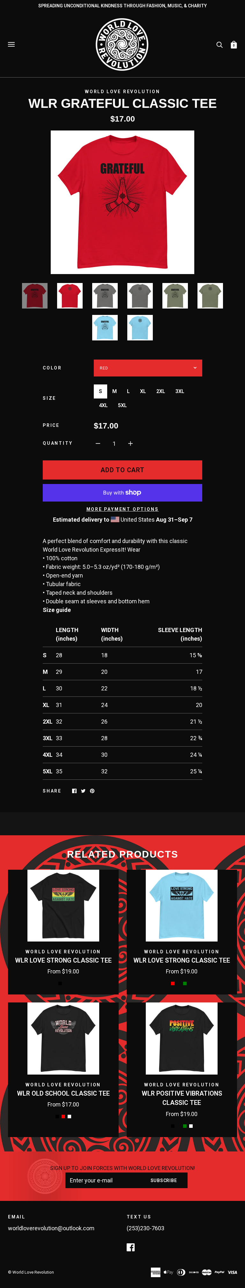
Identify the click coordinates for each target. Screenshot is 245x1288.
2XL (160, 391)
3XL (179, 391)
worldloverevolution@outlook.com (51, 1228)
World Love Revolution (122, 91)
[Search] (219, 44)
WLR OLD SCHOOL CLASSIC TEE (63, 1093)
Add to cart (122, 470)
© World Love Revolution (31, 1272)
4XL (103, 405)
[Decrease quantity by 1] (98, 443)
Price (51, 425)
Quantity (57, 443)
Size (49, 398)
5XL (122, 405)
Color (52, 367)
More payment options (122, 509)
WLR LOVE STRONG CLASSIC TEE (63, 960)
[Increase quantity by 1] (130, 443)
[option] (122, 202)
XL (143, 391)
